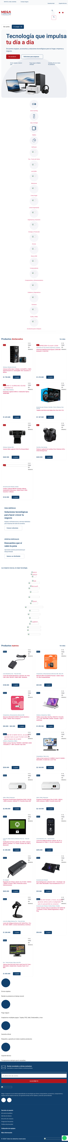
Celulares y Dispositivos (34, 292)
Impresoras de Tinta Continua (42, 347)
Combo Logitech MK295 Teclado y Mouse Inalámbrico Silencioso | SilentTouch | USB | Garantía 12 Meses (15, 490)
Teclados (58, 906)
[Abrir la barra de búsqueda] (52, 11)
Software (34, 147)
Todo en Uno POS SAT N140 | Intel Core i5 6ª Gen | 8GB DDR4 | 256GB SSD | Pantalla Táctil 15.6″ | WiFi (17, 966)
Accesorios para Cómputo (34, 329)
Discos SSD (34, 256)
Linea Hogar (34, 195)
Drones (34, 244)
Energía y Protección (34, 232)
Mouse (53, 906)
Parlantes (11, 389)
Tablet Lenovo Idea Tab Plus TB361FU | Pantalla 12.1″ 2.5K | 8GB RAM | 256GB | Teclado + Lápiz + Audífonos (50, 718)
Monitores (34, 183)
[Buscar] (54, 17)
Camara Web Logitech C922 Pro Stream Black (16, 449)
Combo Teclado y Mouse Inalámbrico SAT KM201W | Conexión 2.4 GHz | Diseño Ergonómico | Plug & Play (50, 909)
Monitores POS (18, 838)
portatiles (34, 171)
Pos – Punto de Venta (16, 673)
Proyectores (12, 797)
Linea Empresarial (34, 207)
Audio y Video (34, 316)
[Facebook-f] (9, 1100)
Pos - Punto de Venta (34, 159)
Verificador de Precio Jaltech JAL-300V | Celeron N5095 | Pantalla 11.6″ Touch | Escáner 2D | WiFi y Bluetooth (17, 843)
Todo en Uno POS (17, 962)
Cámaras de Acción (11, 367)
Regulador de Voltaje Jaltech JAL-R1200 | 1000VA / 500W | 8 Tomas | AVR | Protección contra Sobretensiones (17, 883)
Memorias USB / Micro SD (57, 673)
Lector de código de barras (9, 838)
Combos (17, 486)
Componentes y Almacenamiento (34, 280)
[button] (64, 13)
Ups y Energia (34, 123)
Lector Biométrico (7, 673)
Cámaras (34, 304)
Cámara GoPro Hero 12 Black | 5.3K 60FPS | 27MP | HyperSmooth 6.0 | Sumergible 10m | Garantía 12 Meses (17, 370)
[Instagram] (3, 1100)
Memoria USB (21, 715)
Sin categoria (6, 880)
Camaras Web (10, 447)
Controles (50, 407)
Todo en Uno (46, 756)
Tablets (34, 135)
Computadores (34, 268)
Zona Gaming (34, 110)
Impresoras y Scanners (34, 220)
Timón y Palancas (57, 407)
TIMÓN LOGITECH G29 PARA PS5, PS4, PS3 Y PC (50, 410)
